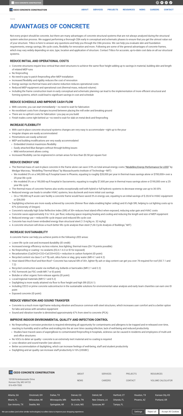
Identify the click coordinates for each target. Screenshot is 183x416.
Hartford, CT (119, 395)
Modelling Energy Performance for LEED (147, 167)
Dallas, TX (55, 395)
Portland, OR (161, 400)
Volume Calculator (162, 380)
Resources (157, 374)
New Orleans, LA (100, 400)
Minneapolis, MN (58, 400)
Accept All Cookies (170, 411)
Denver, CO (76, 395)
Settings (138, 411)
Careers (106, 380)
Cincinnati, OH (35, 395)
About (80, 374)
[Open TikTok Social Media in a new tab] (171, 3)
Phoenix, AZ (139, 400)
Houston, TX (140, 395)
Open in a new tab (157, 3)
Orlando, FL (118, 400)
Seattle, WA (34, 404)
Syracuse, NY (98, 404)
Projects (131, 374)
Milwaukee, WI (36, 400)
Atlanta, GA (13, 395)
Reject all (152, 411)
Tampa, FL (118, 404)
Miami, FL (12, 400)
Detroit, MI (97, 395)
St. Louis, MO (77, 404)
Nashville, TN (77, 400)
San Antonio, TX (15, 404)
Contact (131, 380)
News (80, 380)
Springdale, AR (57, 404)
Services (106, 374)
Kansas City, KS (162, 395)
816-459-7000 (15, 385)
